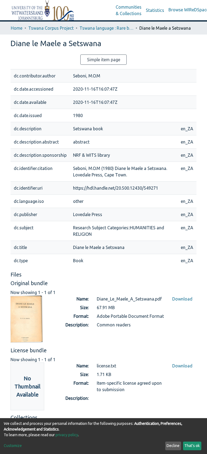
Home (16, 28)
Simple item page (103, 59)
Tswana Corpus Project (51, 28)
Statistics (155, 10)
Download (182, 298)
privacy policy (67, 435)
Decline (173, 445)
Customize (13, 445)
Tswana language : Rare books (106, 28)
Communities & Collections (129, 10)
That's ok (192, 445)
